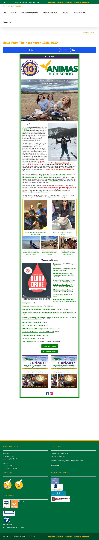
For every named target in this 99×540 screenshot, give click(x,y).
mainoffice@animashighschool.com (27, 2)
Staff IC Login (31, 536)
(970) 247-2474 (8, 2)
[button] (14, 22)
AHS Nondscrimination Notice (14, 527)
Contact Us (55, 465)
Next (92, 32)
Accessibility (7, 525)
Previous (86, 32)
